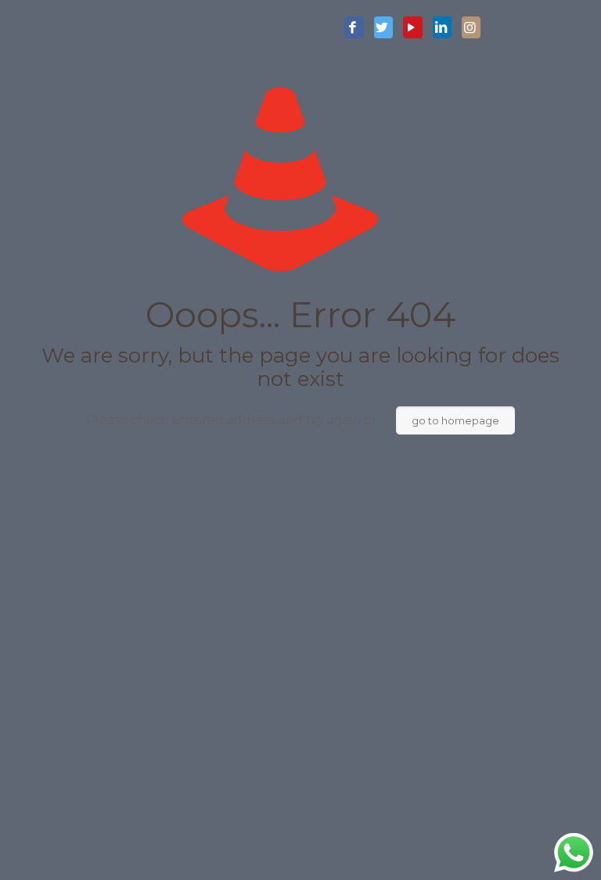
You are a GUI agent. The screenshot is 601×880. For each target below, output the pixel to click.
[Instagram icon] (471, 28)
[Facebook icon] (353, 28)
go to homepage (455, 420)
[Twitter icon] (383, 28)
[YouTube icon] (412, 28)
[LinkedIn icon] (442, 28)
